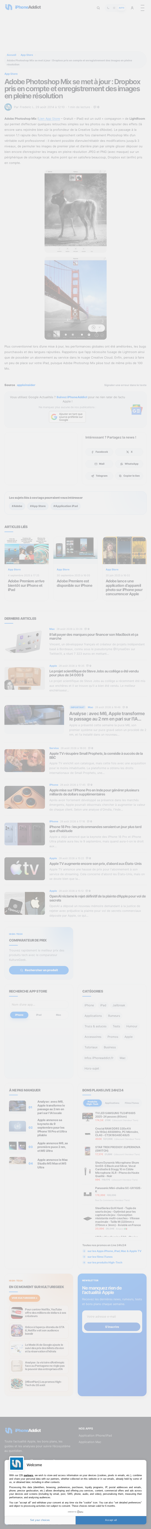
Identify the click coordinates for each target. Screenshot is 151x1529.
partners (28, 1475)
